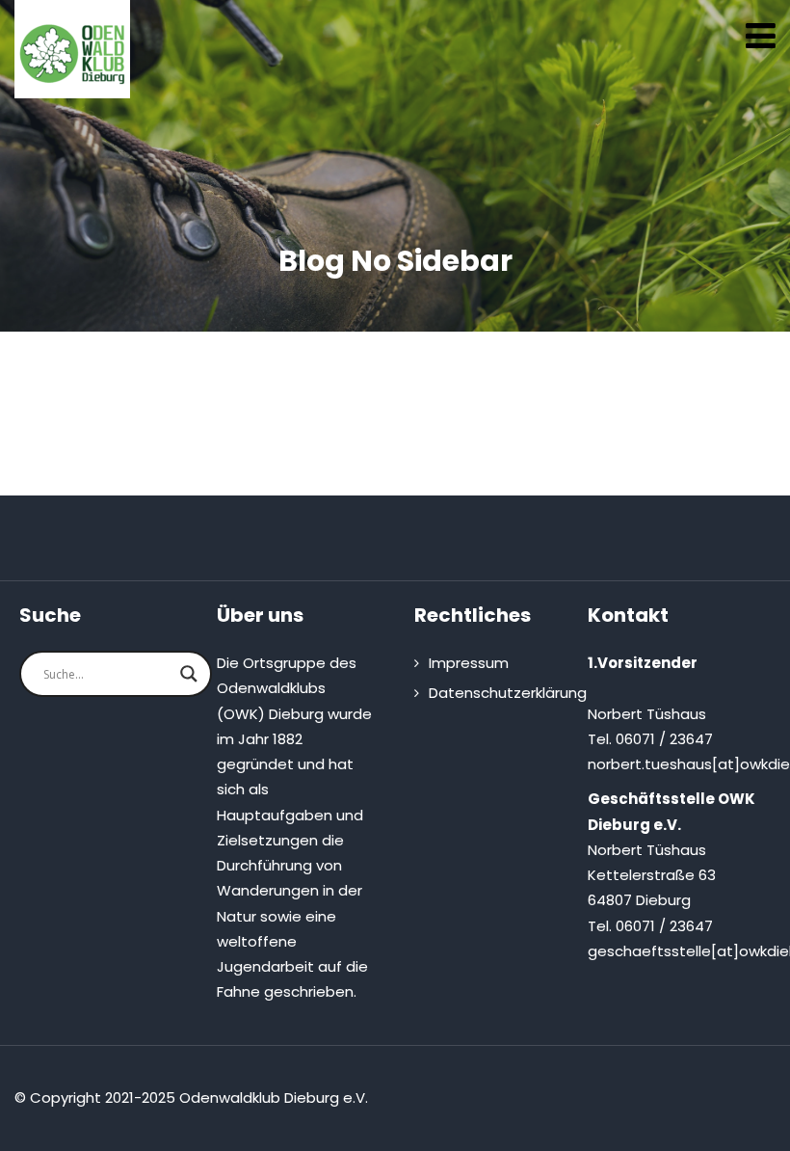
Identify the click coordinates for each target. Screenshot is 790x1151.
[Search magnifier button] (188, 673)
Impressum (469, 663)
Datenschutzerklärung (508, 693)
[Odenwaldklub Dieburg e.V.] (72, 54)
